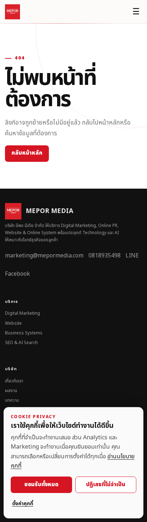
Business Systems (23, 333)
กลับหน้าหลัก (26, 153)
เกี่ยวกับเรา (14, 381)
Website (13, 323)
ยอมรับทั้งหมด (41, 484)
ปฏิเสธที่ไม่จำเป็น (105, 484)
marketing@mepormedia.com (44, 255)
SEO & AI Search (21, 342)
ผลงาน (11, 390)
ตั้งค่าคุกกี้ (22, 503)
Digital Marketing (22, 313)
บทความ (12, 400)
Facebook (17, 274)
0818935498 (104, 255)
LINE (132, 255)
